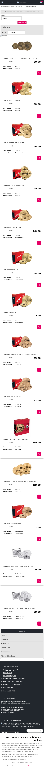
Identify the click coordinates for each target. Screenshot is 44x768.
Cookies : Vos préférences (12, 684)
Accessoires (6, 652)
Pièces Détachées (8, 656)
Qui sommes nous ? (10, 670)
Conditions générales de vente (14, 678)
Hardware (4, 644)
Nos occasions (8, 687)
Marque (3, 15)
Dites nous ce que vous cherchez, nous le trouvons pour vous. (22, 12)
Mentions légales (9, 676)
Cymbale (4, 639)
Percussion (5, 648)
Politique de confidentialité (13, 681)
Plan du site (7, 673)
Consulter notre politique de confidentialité (14, 759)
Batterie (4, 635)
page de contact (25, 703)
